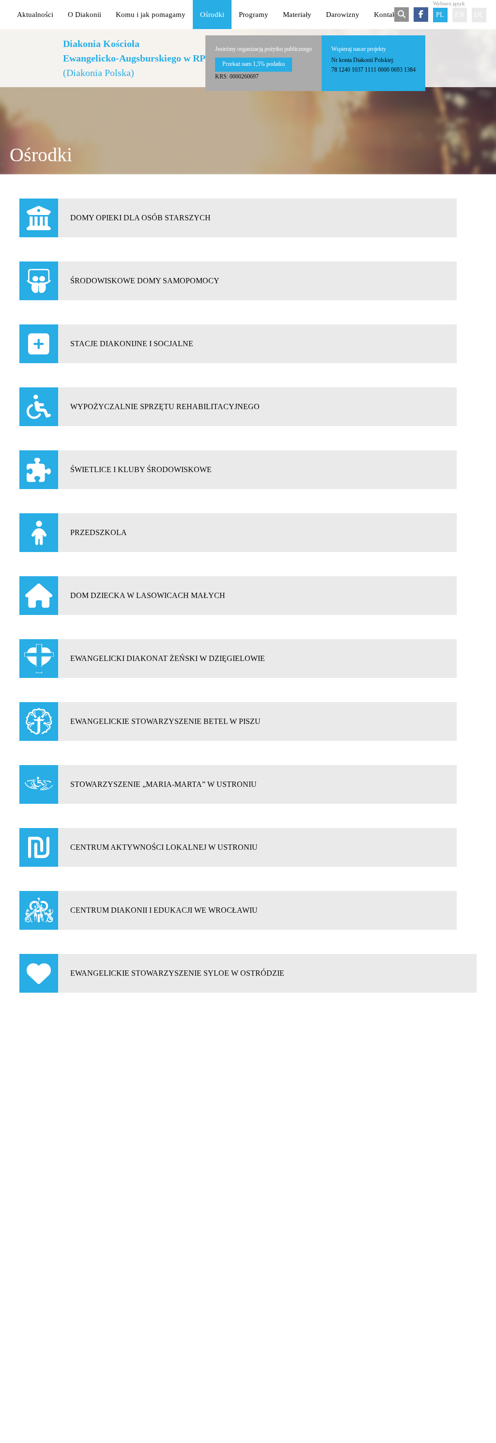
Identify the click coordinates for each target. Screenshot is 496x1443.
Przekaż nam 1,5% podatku (253, 64)
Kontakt (386, 14)
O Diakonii (84, 14)
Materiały (297, 14)
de (478, 14)
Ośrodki (212, 14)
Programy (253, 14)
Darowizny (342, 14)
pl (440, 14)
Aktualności (35, 14)
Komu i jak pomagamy (151, 14)
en (459, 14)
